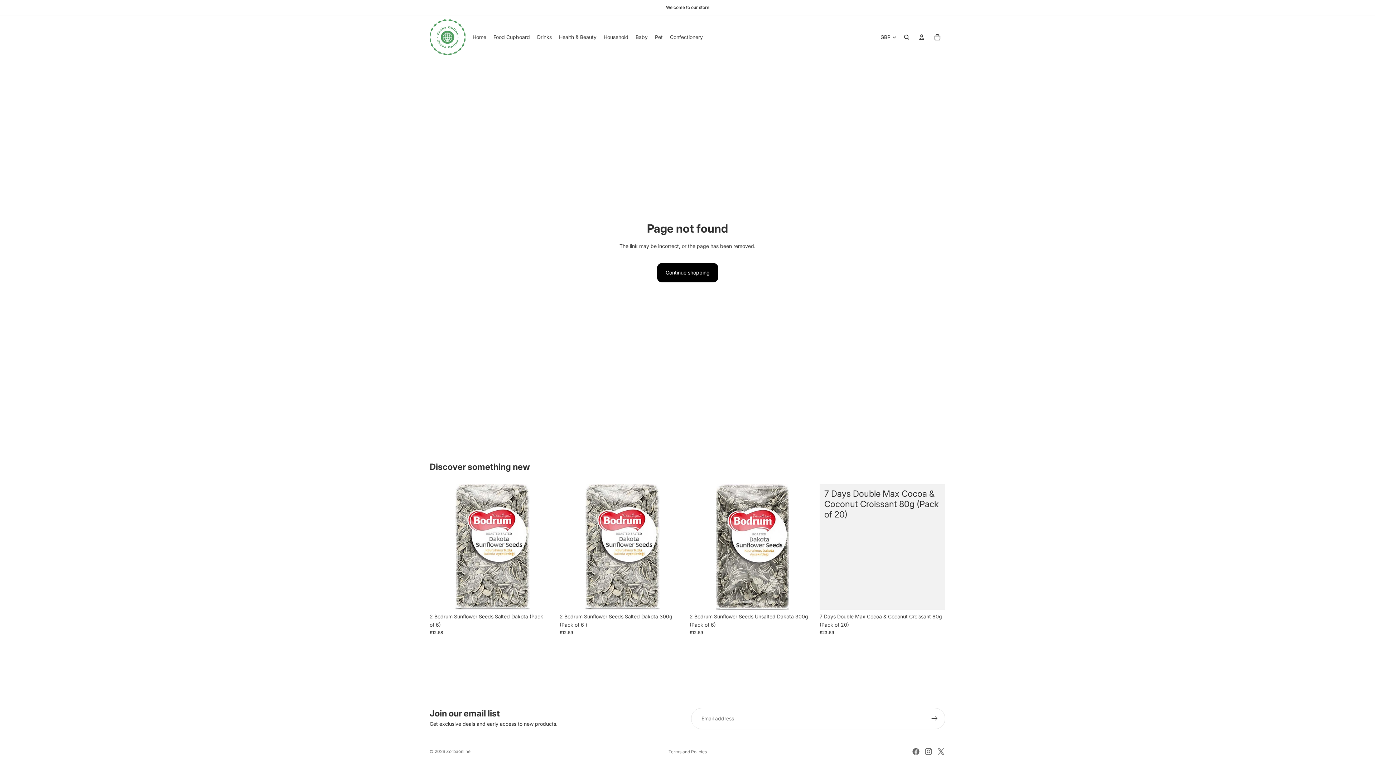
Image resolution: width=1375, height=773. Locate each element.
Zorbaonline (458, 751)
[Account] (922, 37)
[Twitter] (941, 751)
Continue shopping (688, 272)
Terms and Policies (688, 751)
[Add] (544, 599)
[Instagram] (928, 751)
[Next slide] (544, 547)
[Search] (907, 37)
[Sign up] (934, 718)
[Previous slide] (440, 547)
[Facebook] (916, 751)
